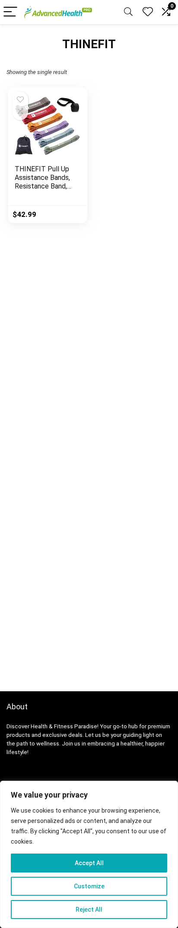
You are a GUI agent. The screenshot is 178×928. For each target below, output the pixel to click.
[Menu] (10, 12)
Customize (89, 886)
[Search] (128, 12)
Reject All (89, 909)
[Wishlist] (148, 12)
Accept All (89, 863)
